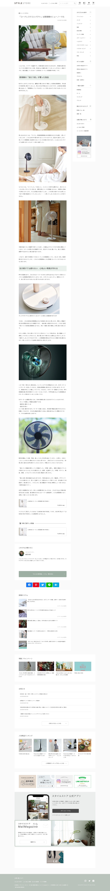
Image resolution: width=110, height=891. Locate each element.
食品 (78, 55)
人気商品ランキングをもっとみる (55, 763)
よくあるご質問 (54, 3)
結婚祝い (79, 72)
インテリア (79, 23)
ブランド (79, 100)
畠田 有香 (28, 554)
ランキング (79, 97)
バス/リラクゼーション (82, 45)
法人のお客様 (35, 881)
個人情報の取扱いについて (36, 885)
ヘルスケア (79, 41)
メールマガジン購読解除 (83, 130)
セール (78, 93)
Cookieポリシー (46, 885)
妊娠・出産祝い (80, 79)
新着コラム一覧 (80, 110)
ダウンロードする (66, 811)
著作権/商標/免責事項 (19, 887)
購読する (33, 842)
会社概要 (64, 885)
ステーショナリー (81, 38)
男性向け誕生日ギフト (82, 69)
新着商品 (79, 89)
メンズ (78, 20)
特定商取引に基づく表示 (56, 885)
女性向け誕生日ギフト (82, 65)
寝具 (78, 27)
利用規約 (16, 885)
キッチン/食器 (80, 34)
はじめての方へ (44, 3)
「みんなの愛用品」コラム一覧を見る (42, 574)
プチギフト (79, 76)
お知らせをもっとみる (55, 723)
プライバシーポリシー (24, 885)
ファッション (80, 16)
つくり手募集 (43, 881)
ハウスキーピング (81, 48)
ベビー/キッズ (80, 52)
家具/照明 (79, 30)
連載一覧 (79, 113)
